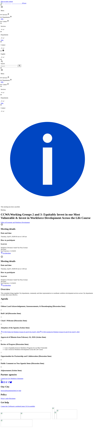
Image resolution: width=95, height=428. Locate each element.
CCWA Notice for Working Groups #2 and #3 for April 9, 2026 (21, 332)
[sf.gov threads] (6, 383)
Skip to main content (7, 1)
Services (3, 390)
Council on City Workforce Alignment (12, 378)
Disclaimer (12, 398)
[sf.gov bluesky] (11, 383)
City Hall (18, 390)
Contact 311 (24, 406)
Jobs (2, 19)
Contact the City (5, 406)
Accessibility (31, 406)
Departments (9, 390)
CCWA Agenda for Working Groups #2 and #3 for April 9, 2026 (61, 332)
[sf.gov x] (8, 383)
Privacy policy (5, 398)
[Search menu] (47, 61)
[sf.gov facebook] (2, 383)
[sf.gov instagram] (4, 383)
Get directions (7, 253)
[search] (19, 65)
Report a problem (15, 406)
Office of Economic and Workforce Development (15, 222)
